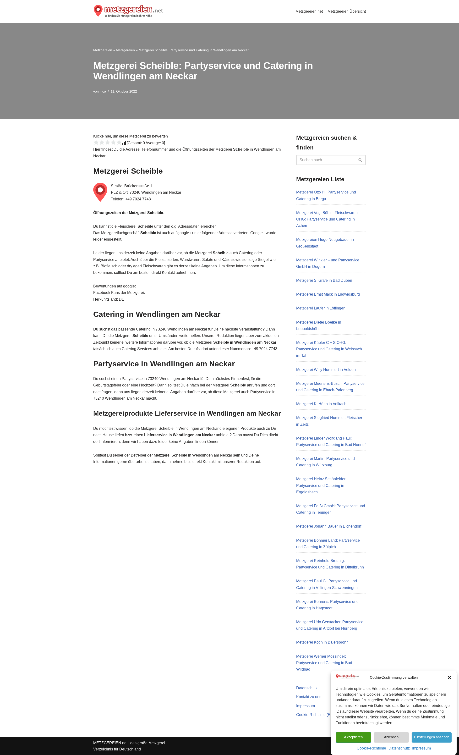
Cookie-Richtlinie (371, 748)
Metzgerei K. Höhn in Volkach (321, 404)
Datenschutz (399, 748)
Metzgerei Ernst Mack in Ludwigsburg (328, 294)
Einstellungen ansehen (431, 737)
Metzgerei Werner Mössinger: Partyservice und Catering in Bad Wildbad (324, 662)
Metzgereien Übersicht (347, 11)
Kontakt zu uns (308, 697)
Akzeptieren (353, 737)
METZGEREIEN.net (110, 743)
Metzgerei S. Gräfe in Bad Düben (324, 280)
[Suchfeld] (360, 160)
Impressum (421, 748)
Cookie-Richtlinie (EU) (315, 715)
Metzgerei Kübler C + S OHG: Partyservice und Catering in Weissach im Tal (329, 349)
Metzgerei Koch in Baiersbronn (322, 642)
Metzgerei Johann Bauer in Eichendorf (328, 526)
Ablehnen (391, 737)
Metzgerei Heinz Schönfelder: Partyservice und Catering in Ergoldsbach (321, 485)
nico (103, 91)
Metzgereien (102, 50)
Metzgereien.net (309, 11)
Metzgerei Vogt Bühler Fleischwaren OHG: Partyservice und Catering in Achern (327, 219)
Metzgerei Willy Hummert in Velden (326, 370)
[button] (449, 677)
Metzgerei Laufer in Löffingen (320, 308)
